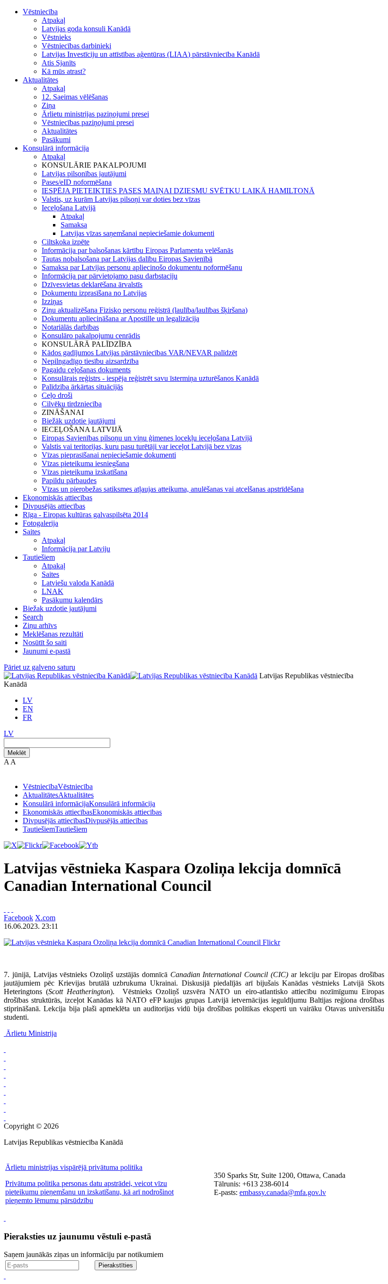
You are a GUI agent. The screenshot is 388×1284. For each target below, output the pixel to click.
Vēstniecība (40, 12)
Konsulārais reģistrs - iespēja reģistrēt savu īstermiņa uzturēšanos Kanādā (150, 378)
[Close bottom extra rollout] (5, 1276)
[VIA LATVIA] (5, 1109)
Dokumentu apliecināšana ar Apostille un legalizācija (120, 318)
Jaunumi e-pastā (47, 651)
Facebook (18, 918)
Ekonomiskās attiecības (57, 498)
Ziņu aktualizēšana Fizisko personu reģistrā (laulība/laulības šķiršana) (144, 310)
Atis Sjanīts (59, 63)
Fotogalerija (40, 523)
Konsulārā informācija (56, 148)
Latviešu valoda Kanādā (78, 583)
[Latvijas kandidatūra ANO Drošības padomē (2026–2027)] (5, 1100)
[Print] (5, 909)
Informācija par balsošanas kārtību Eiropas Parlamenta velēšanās (137, 250)
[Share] (12, 909)
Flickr (271, 942)
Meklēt (17, 752)
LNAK (52, 591)
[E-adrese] (5, 1092)
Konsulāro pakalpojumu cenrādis (91, 336)
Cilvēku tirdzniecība (72, 404)
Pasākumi (56, 139)
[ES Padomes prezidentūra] (5, 1066)
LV (28, 700)
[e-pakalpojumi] (5, 1075)
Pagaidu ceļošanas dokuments (86, 370)
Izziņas (52, 301)
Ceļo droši (57, 395)
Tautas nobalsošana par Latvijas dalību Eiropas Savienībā (127, 259)
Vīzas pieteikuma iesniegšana (85, 463)
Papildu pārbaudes (69, 480)
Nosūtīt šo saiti (45, 642)
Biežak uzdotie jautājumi (60, 608)
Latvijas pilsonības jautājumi (84, 174)
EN (28, 709)
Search (33, 617)
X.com (45, 918)
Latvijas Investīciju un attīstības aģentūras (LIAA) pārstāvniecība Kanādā (151, 54)
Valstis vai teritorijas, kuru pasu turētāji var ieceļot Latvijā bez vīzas (141, 446)
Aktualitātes (40, 80)
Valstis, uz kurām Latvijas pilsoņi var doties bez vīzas (121, 199)
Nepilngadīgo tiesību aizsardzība (90, 361)
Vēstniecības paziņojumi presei (88, 122)
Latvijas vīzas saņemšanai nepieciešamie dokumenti (137, 233)
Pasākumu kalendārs (72, 600)
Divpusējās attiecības (54, 506)
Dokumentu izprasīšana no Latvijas (94, 293)
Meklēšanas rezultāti (53, 634)
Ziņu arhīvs (40, 625)
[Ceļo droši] (5, 1049)
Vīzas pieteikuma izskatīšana (84, 472)
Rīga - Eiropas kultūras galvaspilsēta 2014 (85, 515)
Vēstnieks (56, 37)
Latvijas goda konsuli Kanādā (86, 29)
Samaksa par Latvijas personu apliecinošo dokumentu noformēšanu (142, 267)
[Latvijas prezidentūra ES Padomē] (5, 1117)
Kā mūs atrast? (64, 71)
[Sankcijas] (5, 1083)
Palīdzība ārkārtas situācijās (82, 387)
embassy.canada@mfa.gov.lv (282, 1192)
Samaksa (74, 225)
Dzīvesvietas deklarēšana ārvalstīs (92, 284)
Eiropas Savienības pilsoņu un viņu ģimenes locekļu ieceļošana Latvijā (147, 438)
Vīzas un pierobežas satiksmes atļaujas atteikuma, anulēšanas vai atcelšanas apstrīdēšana (173, 489)
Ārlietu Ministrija (31, 1033)
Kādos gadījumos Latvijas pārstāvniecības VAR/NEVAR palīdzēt (139, 353)
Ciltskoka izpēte (65, 242)
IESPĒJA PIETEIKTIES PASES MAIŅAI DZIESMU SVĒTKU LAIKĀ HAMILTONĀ (178, 191)
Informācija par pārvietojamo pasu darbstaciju (109, 276)
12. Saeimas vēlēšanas (75, 97)
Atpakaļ (53, 20)
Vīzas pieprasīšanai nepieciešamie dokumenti (109, 455)
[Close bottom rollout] (5, 1218)
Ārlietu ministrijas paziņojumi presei (95, 114)
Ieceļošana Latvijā (69, 208)
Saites (31, 532)
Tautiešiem (39, 557)
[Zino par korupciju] (5, 1058)
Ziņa (48, 105)
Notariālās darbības (70, 327)
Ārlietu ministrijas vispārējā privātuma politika (73, 1167)
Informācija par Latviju (76, 549)
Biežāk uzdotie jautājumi (78, 421)
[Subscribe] (8, 909)
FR (27, 717)
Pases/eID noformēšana (77, 182)
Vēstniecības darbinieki (76, 46)
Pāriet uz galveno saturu (39, 667)
